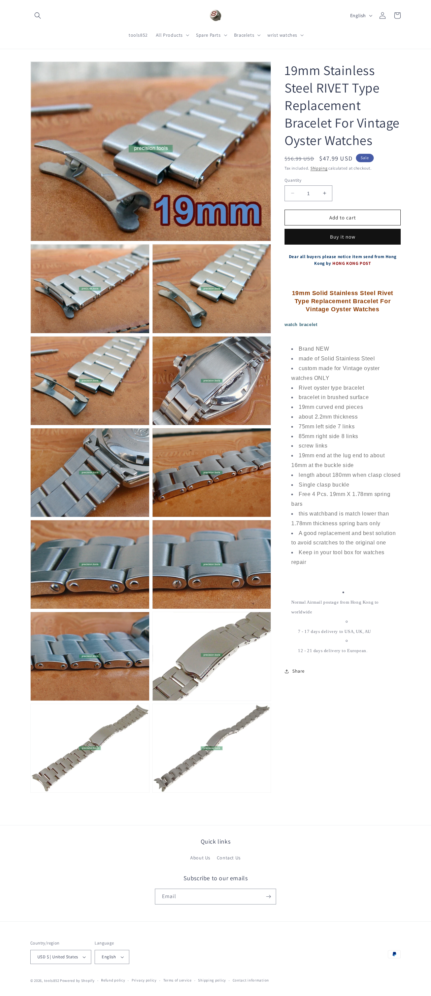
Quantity (293, 180)
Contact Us (229, 858)
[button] (37, 15)
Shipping (319, 168)
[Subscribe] (268, 896)
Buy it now (343, 237)
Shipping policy (212, 980)
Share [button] (298, 671)
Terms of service (177, 980)
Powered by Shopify (77, 980)
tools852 (51, 980)
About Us (200, 858)
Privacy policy (144, 980)
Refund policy (113, 980)
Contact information (251, 980)
